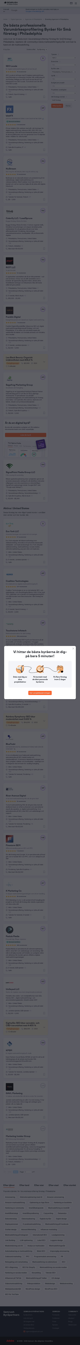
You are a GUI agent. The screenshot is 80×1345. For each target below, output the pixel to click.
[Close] (73, 648)
